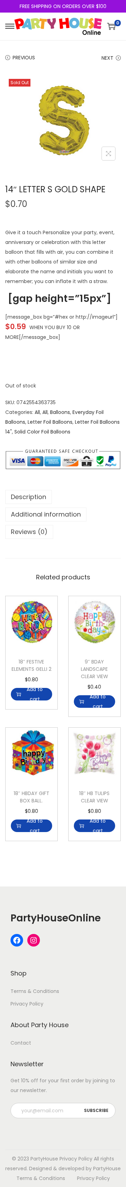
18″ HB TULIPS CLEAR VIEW (94, 797)
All (37, 412)
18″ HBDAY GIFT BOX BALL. (31, 797)
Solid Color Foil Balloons (42, 431)
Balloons (60, 412)
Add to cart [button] (35, 694)
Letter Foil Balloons (50, 421)
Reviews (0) (29, 531)
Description (28, 496)
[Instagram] (33, 940)
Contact (20, 1042)
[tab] (63, 497)
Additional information (46, 514)
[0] (111, 26)
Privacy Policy (26, 1003)
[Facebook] (16, 940)
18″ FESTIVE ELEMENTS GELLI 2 (31, 665)
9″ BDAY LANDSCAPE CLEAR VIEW (94, 669)
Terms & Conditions (34, 991)
